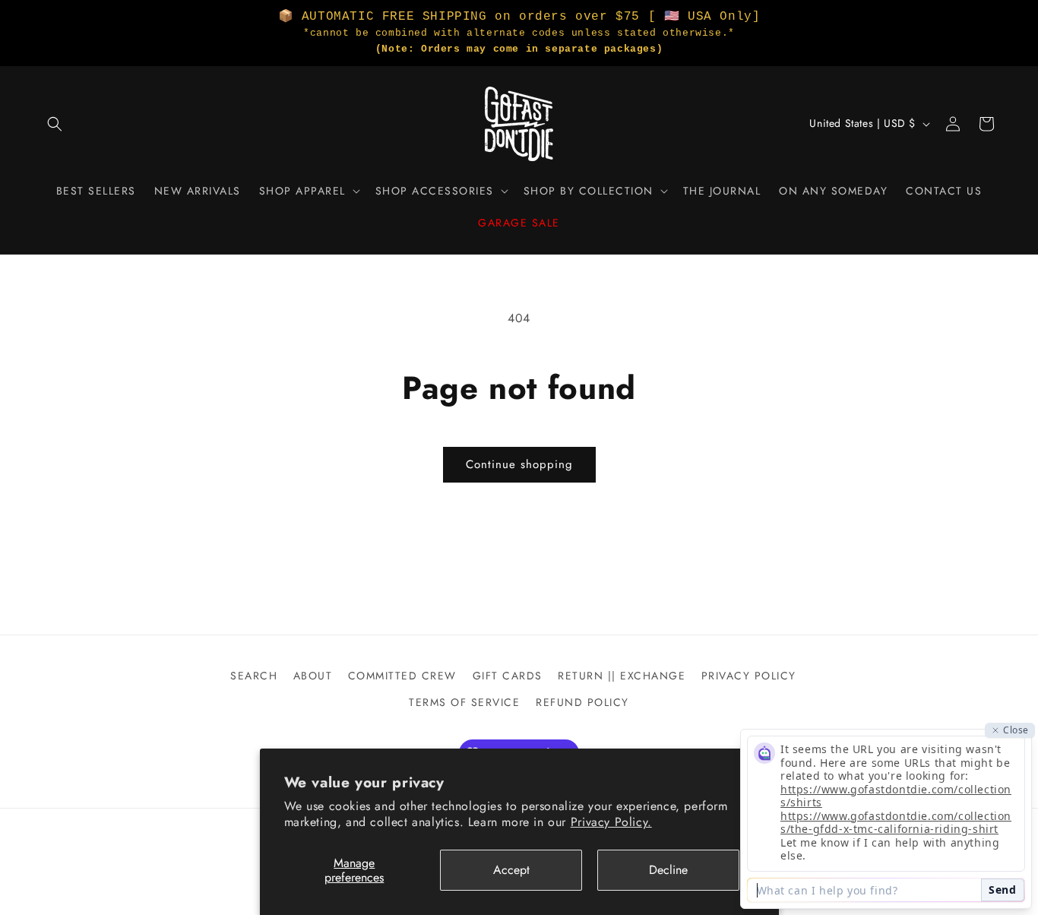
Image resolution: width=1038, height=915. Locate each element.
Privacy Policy (748, 675)
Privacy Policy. (611, 822)
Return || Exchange (621, 675)
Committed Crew (402, 675)
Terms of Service (464, 702)
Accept (511, 870)
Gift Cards (508, 675)
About (313, 675)
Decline (668, 870)
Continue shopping (519, 464)
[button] (54, 124)
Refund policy (582, 702)
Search (253, 675)
